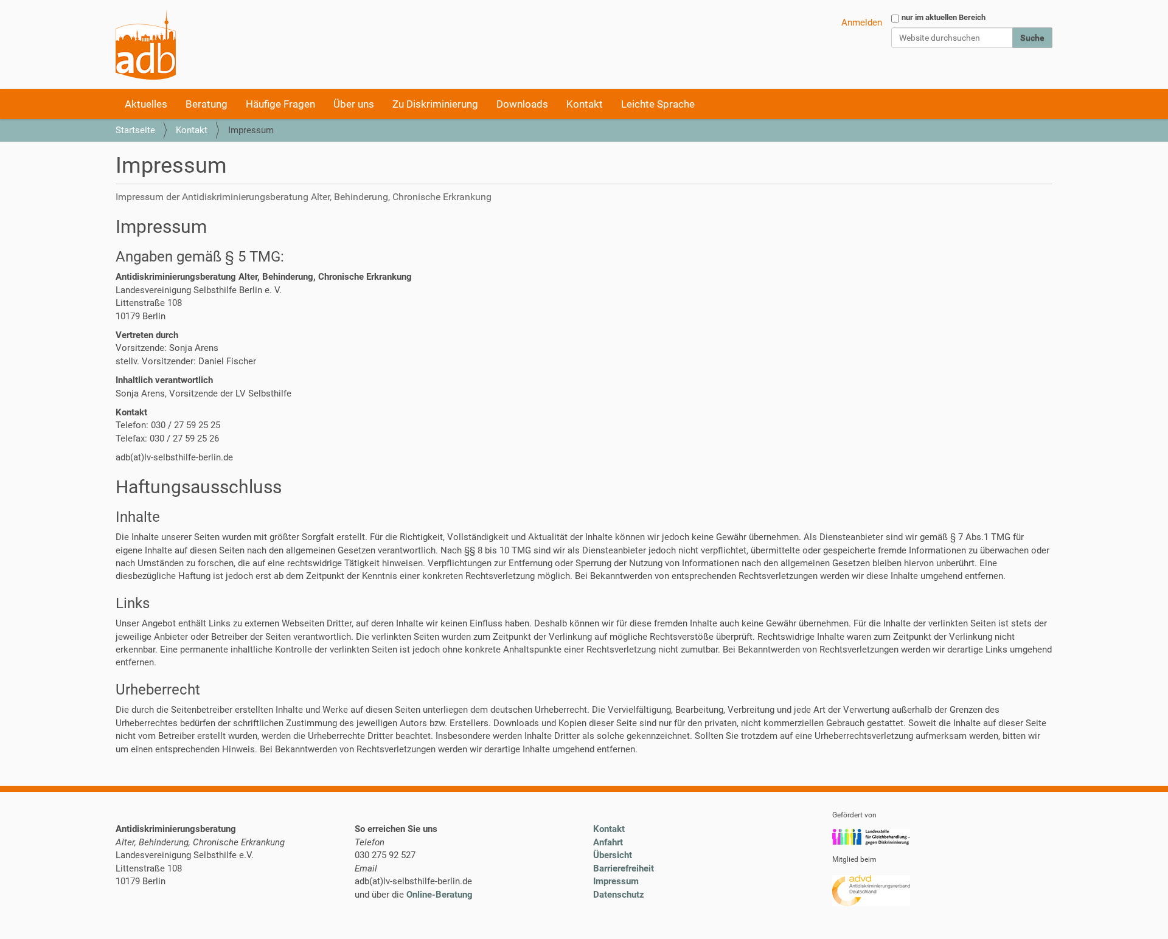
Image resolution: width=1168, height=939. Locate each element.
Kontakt (584, 104)
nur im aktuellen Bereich (943, 17)
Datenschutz (618, 894)
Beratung (207, 104)
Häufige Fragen (280, 104)
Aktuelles (146, 104)
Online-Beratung (439, 894)
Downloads (522, 104)
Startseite (135, 130)
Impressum (616, 881)
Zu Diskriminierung (435, 104)
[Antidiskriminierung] (146, 44)
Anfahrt (608, 842)
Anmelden (861, 22)
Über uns (353, 104)
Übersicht (612, 855)
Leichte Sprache (658, 104)
